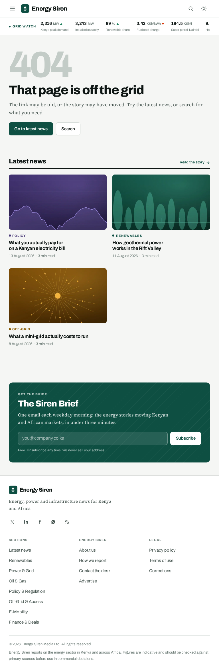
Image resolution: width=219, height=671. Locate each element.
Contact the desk (95, 570)
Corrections (160, 570)
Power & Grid (21, 570)
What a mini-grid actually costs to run (48, 336)
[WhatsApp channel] (53, 522)
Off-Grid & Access (26, 601)
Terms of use (161, 560)
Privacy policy (162, 550)
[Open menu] (12, 8)
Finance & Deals (24, 622)
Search (68, 129)
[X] (12, 522)
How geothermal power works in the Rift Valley (137, 245)
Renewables (129, 235)
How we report (92, 560)
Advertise (88, 581)
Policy (19, 235)
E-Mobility (18, 612)
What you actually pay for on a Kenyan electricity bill (37, 245)
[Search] (190, 8)
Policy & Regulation (27, 591)
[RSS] (67, 522)
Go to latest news (31, 129)
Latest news (20, 550)
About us (87, 550)
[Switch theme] (204, 8)
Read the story (192, 162)
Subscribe (186, 438)
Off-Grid (21, 329)
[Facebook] (39, 522)
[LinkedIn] (26, 522)
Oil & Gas (18, 581)
